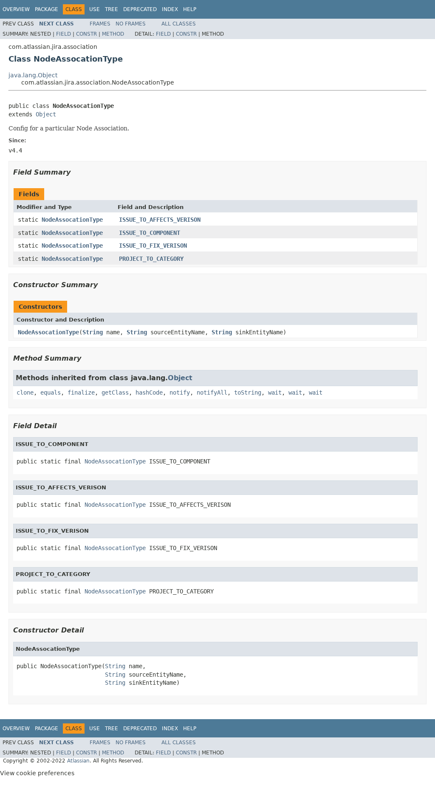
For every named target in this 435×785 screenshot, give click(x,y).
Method (113, 34)
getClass (115, 392)
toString (247, 392)
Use (94, 9)
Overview (16, 9)
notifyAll (212, 392)
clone (25, 392)
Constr (86, 34)
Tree (111, 9)
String (92, 332)
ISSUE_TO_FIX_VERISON (153, 245)
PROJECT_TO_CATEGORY (151, 258)
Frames (100, 24)
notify (179, 392)
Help (189, 9)
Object (46, 114)
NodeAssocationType (72, 219)
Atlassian (78, 761)
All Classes (178, 24)
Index (170, 9)
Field (63, 34)
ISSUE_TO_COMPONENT (149, 232)
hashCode (149, 392)
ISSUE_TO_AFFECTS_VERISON (160, 219)
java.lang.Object (32, 75)
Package (46, 9)
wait (275, 392)
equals (50, 392)
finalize (81, 392)
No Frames (131, 24)
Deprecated (140, 9)
